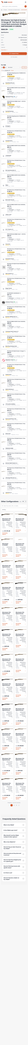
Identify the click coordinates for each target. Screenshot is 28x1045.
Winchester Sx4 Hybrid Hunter (14, 9)
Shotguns (5, 9)
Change (12, 70)
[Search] (25, 6)
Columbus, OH (7, 70)
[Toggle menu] (25, 2)
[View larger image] (4, 76)
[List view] (4, 67)
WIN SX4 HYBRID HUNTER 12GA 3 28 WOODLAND (17, 87)
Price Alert (15, 57)
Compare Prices (14, 53)
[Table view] (25, 501)
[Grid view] (2, 67)
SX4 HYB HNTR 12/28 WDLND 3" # (14, 293)
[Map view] (6, 67)
